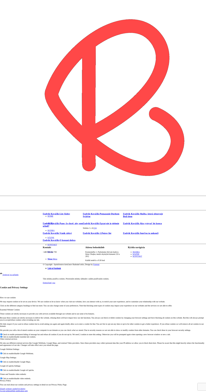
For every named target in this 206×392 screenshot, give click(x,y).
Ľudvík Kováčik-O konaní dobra (59, 240)
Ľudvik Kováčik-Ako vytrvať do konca (142, 223)
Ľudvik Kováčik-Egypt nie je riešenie (101, 223)
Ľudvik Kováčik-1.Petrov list (97, 233)
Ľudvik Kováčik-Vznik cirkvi (57, 233)
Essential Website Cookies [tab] (10, 310)
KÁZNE (136, 254)
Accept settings (5, 391)
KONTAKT (137, 256)
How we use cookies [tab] (8, 298)
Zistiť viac (51, 283)
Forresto (96, 264)
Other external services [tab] (8, 339)
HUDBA (136, 252)
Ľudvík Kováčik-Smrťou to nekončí (140, 233)
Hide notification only (19, 391)
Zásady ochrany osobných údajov (12, 389)
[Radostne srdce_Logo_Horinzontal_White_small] (61, 207)
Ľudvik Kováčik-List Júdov (56, 214)
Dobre (45, 283)
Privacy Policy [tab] (5, 381)
